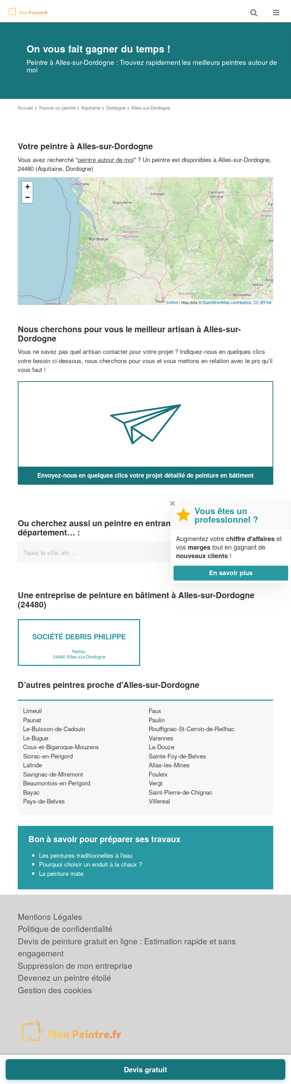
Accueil (25, 107)
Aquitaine (90, 107)
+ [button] (27, 186)
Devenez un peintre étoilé (64, 977)
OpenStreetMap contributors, (227, 302)
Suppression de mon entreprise (75, 965)
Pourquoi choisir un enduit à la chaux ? (90, 864)
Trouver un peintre (57, 107)
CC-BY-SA (262, 302)
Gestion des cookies (55, 990)
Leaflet (172, 302)
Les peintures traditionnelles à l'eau (85, 855)
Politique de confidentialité (65, 928)
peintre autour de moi (106, 159)
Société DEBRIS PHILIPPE (79, 636)
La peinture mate (61, 873)
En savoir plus (231, 572)
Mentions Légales (50, 916)
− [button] (27, 197)
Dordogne (116, 107)
